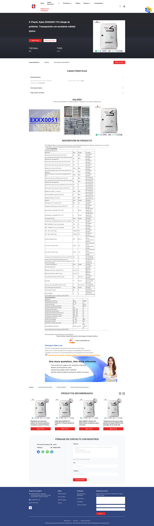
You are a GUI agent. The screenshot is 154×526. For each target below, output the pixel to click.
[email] (38, 451)
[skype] (51, 451)
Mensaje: (76, 444)
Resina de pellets (61, 387)
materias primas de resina (45, 387)
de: (74, 462)
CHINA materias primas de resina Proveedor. (54, 523)
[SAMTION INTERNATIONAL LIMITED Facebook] (30, 507)
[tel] (56, 451)
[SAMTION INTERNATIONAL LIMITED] (33, 6)
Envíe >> (101, 513)
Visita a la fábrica (61, 496)
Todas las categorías (81, 504)
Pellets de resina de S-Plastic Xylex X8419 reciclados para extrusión (113, 423)
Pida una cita (119, 62)
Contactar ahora (79, 479)
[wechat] (47, 451)
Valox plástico (80, 501)
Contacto (60, 502)
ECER (108, 523)
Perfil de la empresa (62, 493)
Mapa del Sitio (67, 520)
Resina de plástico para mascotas (80, 387)
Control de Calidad (62, 499)
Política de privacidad (85, 520)
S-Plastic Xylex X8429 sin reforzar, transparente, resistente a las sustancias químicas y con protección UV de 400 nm (65, 424)
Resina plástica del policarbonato (81, 494)
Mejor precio (35, 40)
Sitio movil (75, 520)
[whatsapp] (42, 451)
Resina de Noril (80, 498)
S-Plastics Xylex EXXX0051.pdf (82, 340)
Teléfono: (76, 471)
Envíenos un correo (50, 40)
